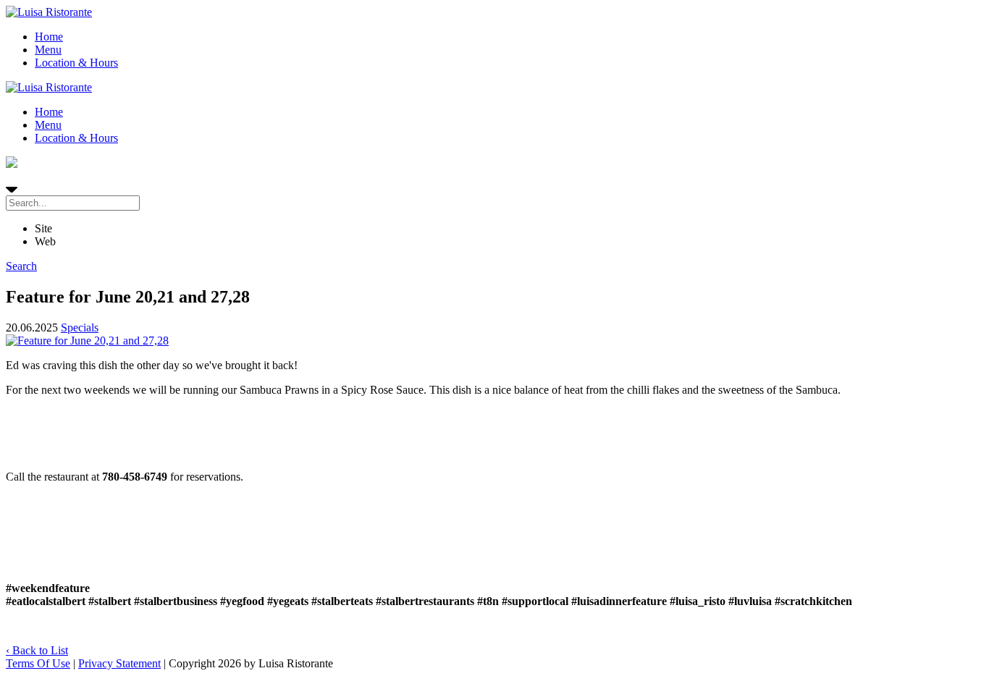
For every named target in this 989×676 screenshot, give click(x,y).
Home (49, 36)
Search (21, 266)
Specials (79, 327)
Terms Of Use (38, 663)
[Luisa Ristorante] (49, 12)
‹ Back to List (37, 650)
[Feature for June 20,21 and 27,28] (494, 340)
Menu (48, 49)
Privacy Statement (119, 663)
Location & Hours (76, 62)
